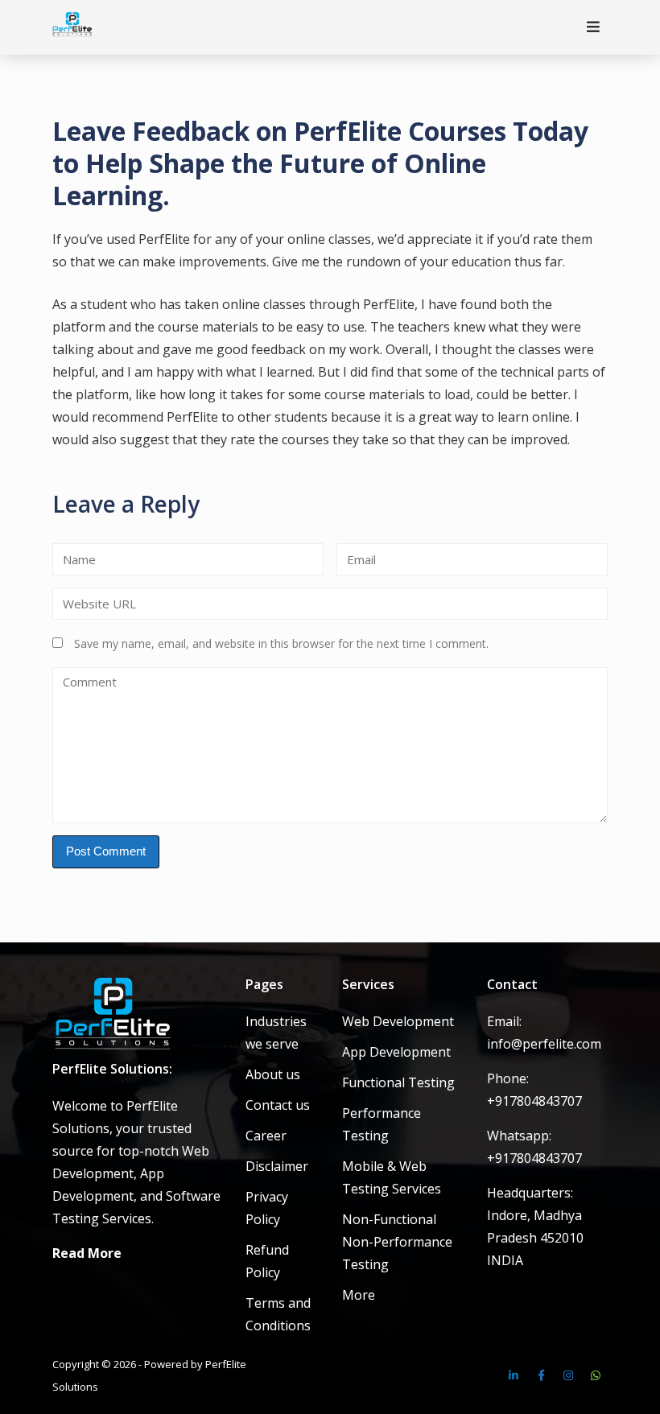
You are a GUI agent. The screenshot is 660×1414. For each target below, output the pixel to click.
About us (272, 1074)
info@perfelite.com (544, 1044)
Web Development (398, 1021)
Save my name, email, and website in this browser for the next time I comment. (281, 643)
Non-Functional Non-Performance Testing (397, 1241)
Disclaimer (276, 1166)
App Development (396, 1052)
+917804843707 (534, 1101)
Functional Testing (398, 1082)
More (358, 1295)
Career (266, 1135)
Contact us (277, 1105)
